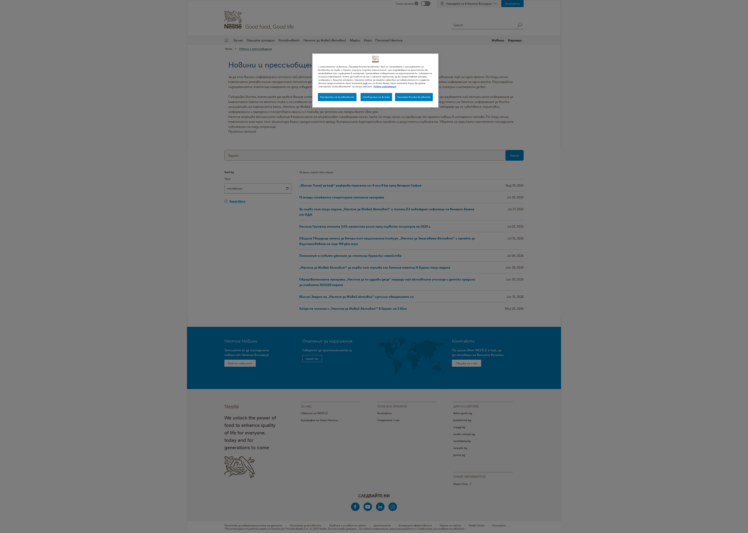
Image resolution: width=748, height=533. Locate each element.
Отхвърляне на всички (376, 97)
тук (365, 83)
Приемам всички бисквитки (414, 97)
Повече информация (384, 86)
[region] (375, 80)
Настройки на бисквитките (337, 97)
